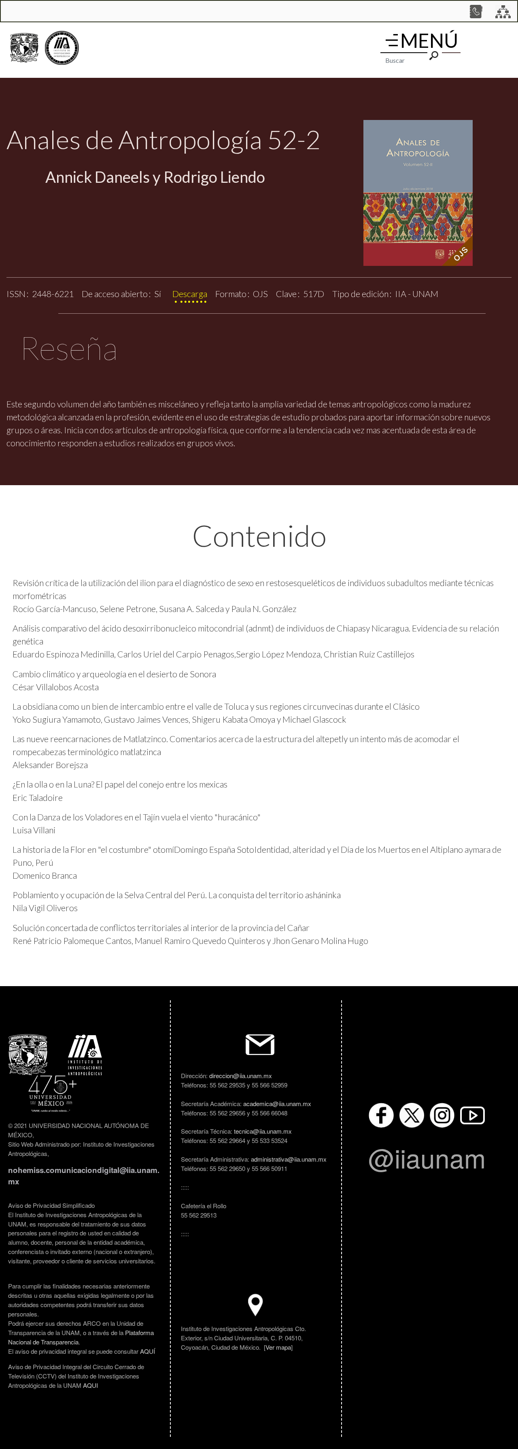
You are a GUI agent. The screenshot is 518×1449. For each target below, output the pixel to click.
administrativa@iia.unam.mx (289, 1158)
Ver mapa (278, 1346)
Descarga (189, 294)
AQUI (90, 1385)
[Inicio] (62, 48)
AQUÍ (147, 1350)
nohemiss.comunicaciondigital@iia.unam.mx (83, 1175)
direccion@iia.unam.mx (240, 1075)
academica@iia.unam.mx (277, 1103)
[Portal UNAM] (24, 48)
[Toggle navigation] (391, 40)
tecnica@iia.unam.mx (263, 1130)
